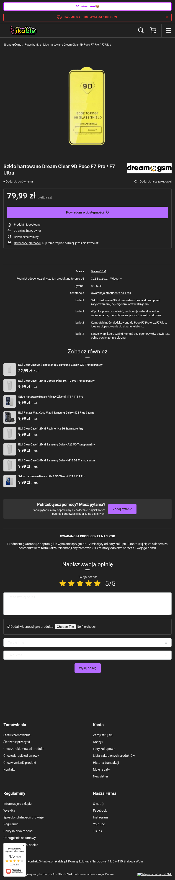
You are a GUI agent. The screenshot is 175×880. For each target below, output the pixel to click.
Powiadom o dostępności (85, 212)
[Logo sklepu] (23, 30)
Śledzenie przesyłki (16, 742)
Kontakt (9, 769)
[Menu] (168, 30)
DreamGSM (98, 271)
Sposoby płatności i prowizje (23, 817)
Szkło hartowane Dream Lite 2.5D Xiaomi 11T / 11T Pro (51, 476)
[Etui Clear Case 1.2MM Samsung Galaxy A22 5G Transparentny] (9, 449)
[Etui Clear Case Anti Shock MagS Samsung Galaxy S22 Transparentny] (9, 369)
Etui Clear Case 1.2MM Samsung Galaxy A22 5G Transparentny (56, 444)
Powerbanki (32, 44)
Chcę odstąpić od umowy (21, 755)
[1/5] (62, 583)
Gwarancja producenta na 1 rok (111, 293)
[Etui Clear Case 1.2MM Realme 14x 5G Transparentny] (9, 433)
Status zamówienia (17, 735)
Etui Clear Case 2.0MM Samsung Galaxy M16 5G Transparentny (56, 460)
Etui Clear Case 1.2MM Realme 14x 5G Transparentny (50, 428)
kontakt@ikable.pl (40, 861)
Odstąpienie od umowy (19, 838)
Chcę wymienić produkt (19, 762)
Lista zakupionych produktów (114, 755)
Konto (98, 724)
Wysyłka (9, 810)
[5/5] (97, 583)
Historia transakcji (106, 762)
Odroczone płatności (27, 243)
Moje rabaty (101, 769)
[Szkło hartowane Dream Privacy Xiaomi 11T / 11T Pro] (9, 401)
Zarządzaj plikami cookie (20, 845)
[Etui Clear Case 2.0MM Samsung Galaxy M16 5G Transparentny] (9, 465)
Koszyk (98, 742)
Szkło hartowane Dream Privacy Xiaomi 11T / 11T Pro (50, 396)
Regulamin (10, 824)
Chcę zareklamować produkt (23, 749)
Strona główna (12, 44)
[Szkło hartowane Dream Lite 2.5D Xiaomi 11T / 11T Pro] (9, 481)
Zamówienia (14, 724)
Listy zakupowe (104, 749)
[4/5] (88, 583)
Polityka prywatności (18, 831)
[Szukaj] (141, 30)
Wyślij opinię (87, 668)
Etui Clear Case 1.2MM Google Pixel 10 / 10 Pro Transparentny (56, 380)
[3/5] (80, 583)
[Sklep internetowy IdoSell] (154, 874)
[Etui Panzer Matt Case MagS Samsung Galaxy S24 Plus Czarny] (9, 417)
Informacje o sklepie (17, 803)
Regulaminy (14, 793)
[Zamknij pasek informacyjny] (166, 17)
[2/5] (71, 583)
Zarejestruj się (103, 735)
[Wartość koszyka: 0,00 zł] (153, 30)
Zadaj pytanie (122, 509)
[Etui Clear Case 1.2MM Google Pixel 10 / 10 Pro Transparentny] (9, 385)
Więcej (114, 278)
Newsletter (100, 776)
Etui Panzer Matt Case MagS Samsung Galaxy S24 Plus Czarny (56, 412)
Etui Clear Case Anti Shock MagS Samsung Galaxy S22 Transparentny (60, 364)
